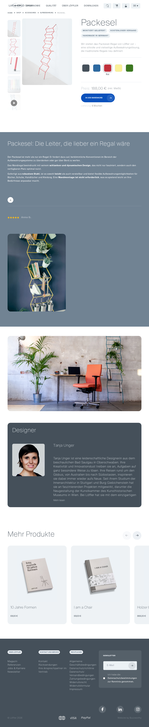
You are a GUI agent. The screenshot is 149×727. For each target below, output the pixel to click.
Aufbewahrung (46, 13)
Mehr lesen (59, 500)
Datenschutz (77, 672)
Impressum (76, 689)
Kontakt (43, 661)
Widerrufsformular (80, 686)
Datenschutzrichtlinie (82, 668)
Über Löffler (70, 6)
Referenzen (14, 665)
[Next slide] (137, 535)
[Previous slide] (127, 535)
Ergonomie (33, 6)
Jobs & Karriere (16, 668)
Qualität (51, 6)
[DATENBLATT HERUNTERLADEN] (26, 200)
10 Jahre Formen (23, 607)
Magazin (12, 661)
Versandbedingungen (82, 675)
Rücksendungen (48, 665)
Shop (18, 13)
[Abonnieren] (132, 665)
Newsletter (14, 672)
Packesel (61, 13)
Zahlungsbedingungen (82, 679)
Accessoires (30, 13)
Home (10, 13)
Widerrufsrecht (78, 682)
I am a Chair (83, 607)
